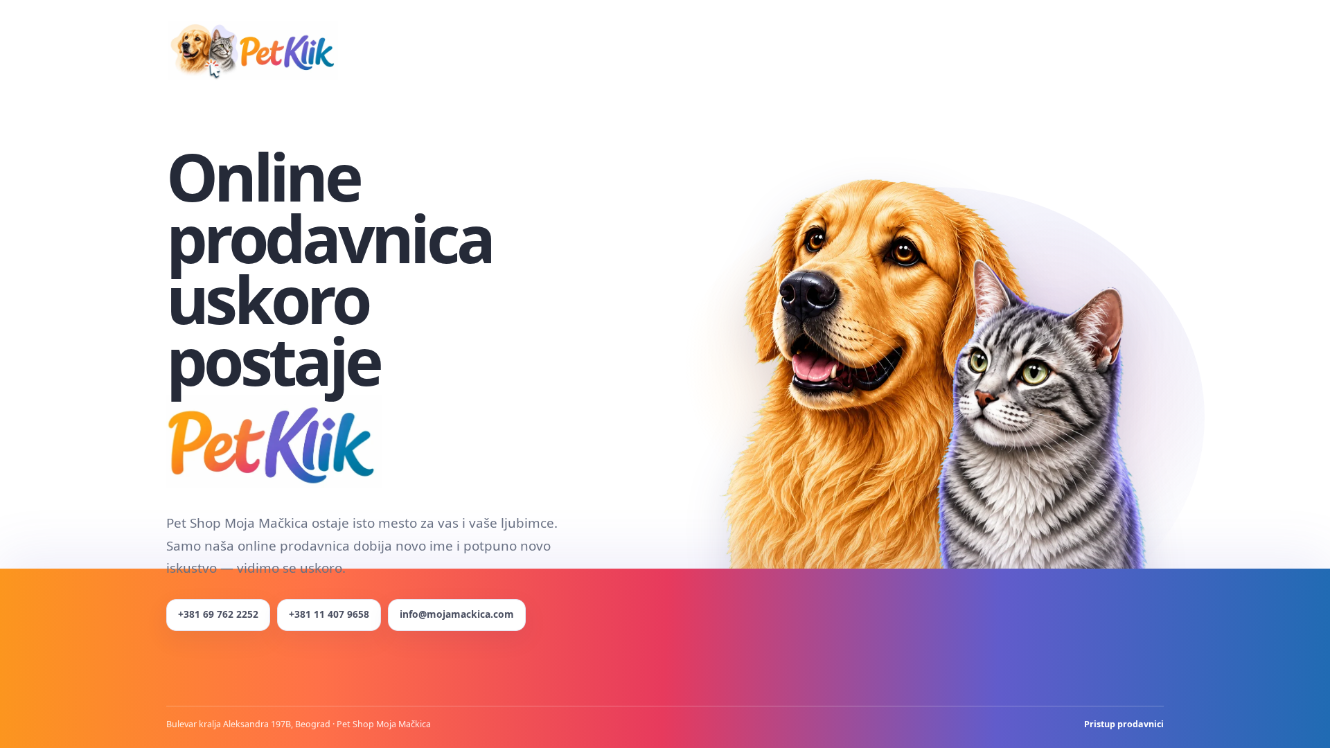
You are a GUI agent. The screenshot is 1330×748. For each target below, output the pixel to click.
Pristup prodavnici (1124, 724)
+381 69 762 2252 (218, 614)
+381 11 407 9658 (329, 614)
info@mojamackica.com (457, 614)
